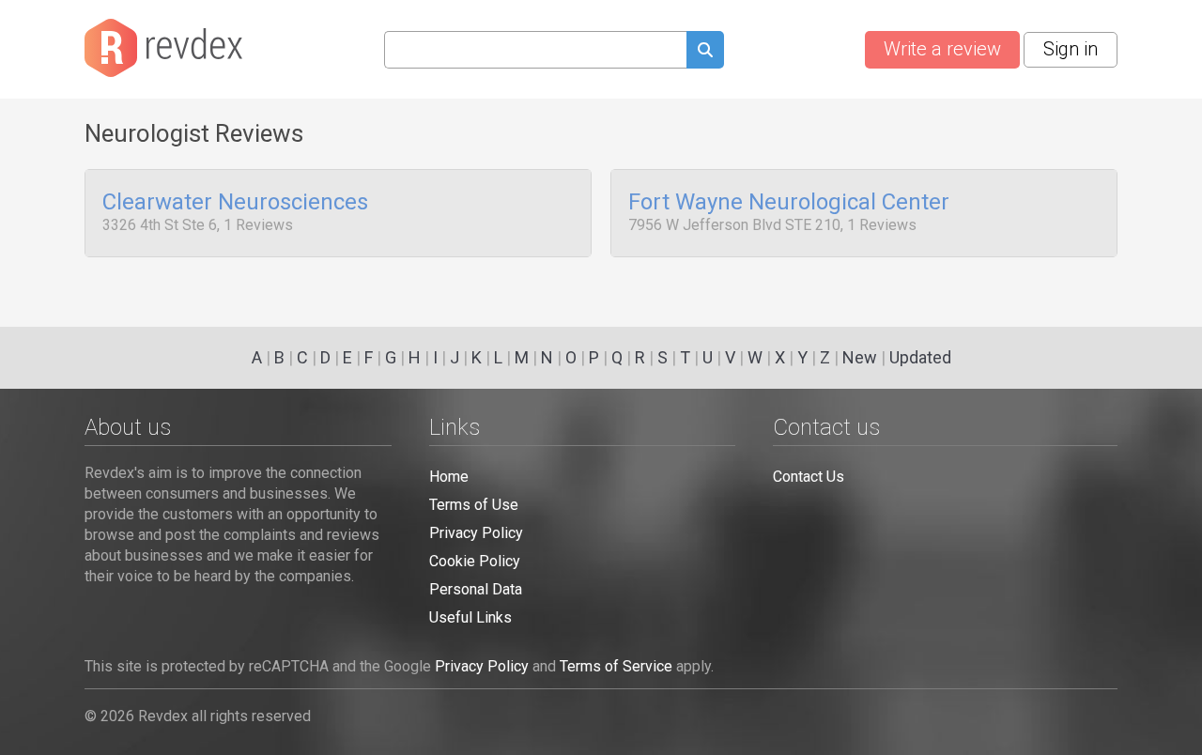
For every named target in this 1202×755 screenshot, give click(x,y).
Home (449, 476)
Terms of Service (616, 666)
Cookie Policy (474, 561)
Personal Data (475, 589)
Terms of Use (473, 505)
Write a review (942, 49)
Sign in (1070, 49)
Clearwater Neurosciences (235, 203)
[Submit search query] (705, 52)
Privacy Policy (476, 533)
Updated (920, 357)
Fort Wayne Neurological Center (788, 203)
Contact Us (808, 476)
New (859, 357)
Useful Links (470, 617)
